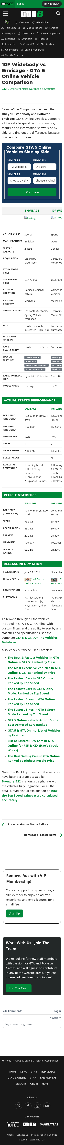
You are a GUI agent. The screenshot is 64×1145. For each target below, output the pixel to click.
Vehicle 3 (14, 174)
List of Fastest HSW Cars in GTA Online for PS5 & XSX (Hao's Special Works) (34, 745)
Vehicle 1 (14, 160)
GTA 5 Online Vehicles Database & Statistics (28, 89)
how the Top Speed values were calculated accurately (30, 795)
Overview (24, 22)
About (10, 1134)
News (23, 1071)
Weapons (10, 33)
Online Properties (34, 49)
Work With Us (37, 1139)
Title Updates (12, 27)
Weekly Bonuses (14, 55)
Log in (20, 3)
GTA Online (42, 22)
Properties (11, 44)
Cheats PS (28, 44)
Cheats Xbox (47, 44)
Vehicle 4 (39, 174)
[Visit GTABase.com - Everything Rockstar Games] (30, 1124)
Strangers (26, 38)
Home (12, 1071)
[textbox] (32, 1025)
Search (23, 1139)
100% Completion (50, 33)
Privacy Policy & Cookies (44, 1134)
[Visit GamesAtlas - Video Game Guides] (49, 1124)
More (45, 1083)
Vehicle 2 (39, 160)
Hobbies (43, 38)
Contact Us (22, 1134)
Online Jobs (11, 49)
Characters (28, 33)
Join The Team (19, 988)
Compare (32, 192)
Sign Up (14, 913)
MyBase (5, 3)
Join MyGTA (51, 4)
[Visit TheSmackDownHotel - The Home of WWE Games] (13, 1124)
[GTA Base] (32, 13)
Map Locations (34, 27)
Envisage (32, 210)
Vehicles (53, 27)
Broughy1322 (11, 781)
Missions (10, 38)
